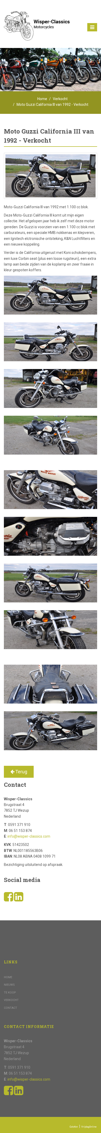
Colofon (74, 1126)
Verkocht (60, 99)
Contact (10, 1008)
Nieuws (9, 984)
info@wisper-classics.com (29, 836)
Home (42, 99)
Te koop (10, 992)
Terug (20, 771)
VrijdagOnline (89, 1126)
